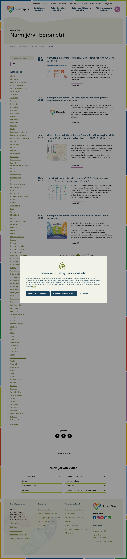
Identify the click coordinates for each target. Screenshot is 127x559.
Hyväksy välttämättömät (63, 294)
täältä (34, 287)
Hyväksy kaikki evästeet (37, 294)
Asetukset (84, 294)
